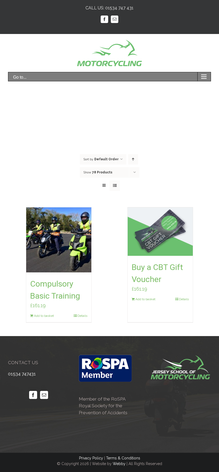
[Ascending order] (133, 159)
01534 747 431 (119, 7)
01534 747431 (22, 373)
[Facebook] (33, 395)
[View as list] (115, 185)
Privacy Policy (91, 458)
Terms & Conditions (123, 458)
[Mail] (44, 395)
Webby (119, 464)
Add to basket (44, 316)
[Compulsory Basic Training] (58, 239)
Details (82, 316)
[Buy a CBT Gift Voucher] (160, 231)
